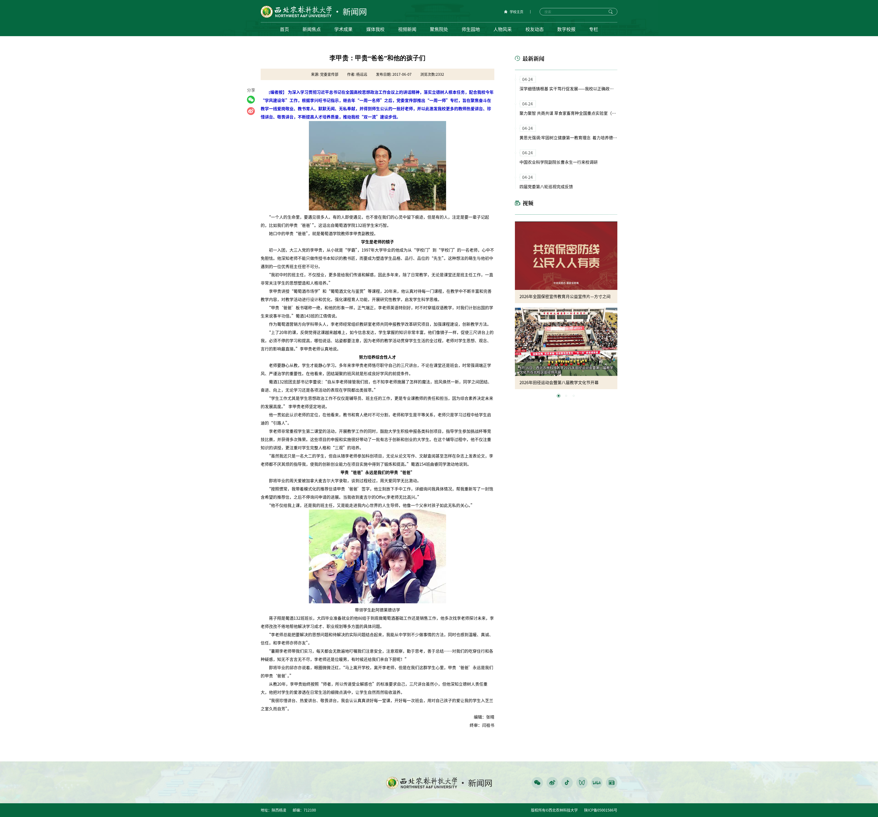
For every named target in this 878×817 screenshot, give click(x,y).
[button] (558, 396)
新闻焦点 (311, 29)
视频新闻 (407, 29)
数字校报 (566, 29)
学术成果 (343, 29)
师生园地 (471, 29)
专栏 (593, 29)
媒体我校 (375, 29)
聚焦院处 (439, 29)
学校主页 (516, 11)
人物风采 (502, 29)
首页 (284, 29)
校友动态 (534, 29)
